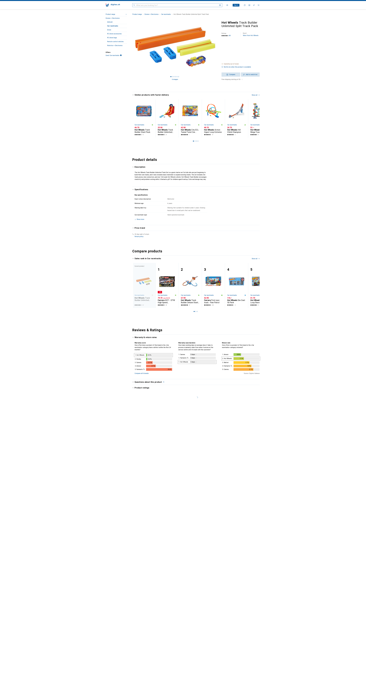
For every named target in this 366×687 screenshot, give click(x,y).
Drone (109, 30)
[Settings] (227, 5)
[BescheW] (148, 486)
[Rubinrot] (148, 432)
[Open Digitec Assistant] (244, 5)
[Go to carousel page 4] (197, 141)
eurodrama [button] (143, 547)
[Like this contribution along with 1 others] (250, 432)
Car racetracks (112, 26)
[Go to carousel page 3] (196, 141)
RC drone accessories (114, 34)
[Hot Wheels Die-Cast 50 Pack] (236, 285)
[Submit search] (134, 5)
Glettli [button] (142, 518)
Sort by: (137, 425)
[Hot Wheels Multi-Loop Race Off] (259, 285)
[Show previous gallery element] (132, 47)
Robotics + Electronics (114, 45)
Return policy (139, 236)
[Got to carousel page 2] (172, 76)
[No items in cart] (258, 5)
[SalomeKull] (148, 577)
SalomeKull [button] (143, 576)
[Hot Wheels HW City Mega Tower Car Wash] (259, 118)
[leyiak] (148, 461)
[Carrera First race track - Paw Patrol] (213, 285)
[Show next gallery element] (218, 47)
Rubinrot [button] (143, 431)
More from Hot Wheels (250, 34)
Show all (254, 95)
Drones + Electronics (113, 18)
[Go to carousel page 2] (194, 141)
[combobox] (145, 425)
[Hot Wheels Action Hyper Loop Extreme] (213, 118)
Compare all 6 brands (142, 373)
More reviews (197, 611)
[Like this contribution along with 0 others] (250, 519)
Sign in (236, 5)
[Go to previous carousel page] (136, 118)
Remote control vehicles (115, 41)
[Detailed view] (153, 362)
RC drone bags (112, 38)
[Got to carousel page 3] (173, 76)
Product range (110, 14)
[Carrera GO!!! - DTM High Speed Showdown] (167, 285)
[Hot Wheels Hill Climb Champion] (236, 118)
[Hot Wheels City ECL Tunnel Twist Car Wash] (190, 118)
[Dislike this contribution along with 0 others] (258, 432)
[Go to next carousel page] (256, 118)
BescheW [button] (143, 485)
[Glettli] (149, 519)
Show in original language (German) (148, 447)
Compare (232, 74)
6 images (175, 79)
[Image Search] (220, 5)
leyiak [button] (142, 460)
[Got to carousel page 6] (178, 76)
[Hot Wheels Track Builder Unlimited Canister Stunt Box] (167, 118)
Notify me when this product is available (237, 67)
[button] (241, 64)
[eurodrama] (148, 548)
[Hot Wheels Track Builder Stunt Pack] (143, 118)
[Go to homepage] (113, 5)
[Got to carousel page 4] (175, 76)
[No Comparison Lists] (249, 5)
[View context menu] (245, 431)
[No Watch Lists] (253, 5)
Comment (140, 451)
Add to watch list (251, 74)
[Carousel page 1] (170, 76)
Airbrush (110, 22)
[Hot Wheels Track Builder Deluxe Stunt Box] (190, 285)
